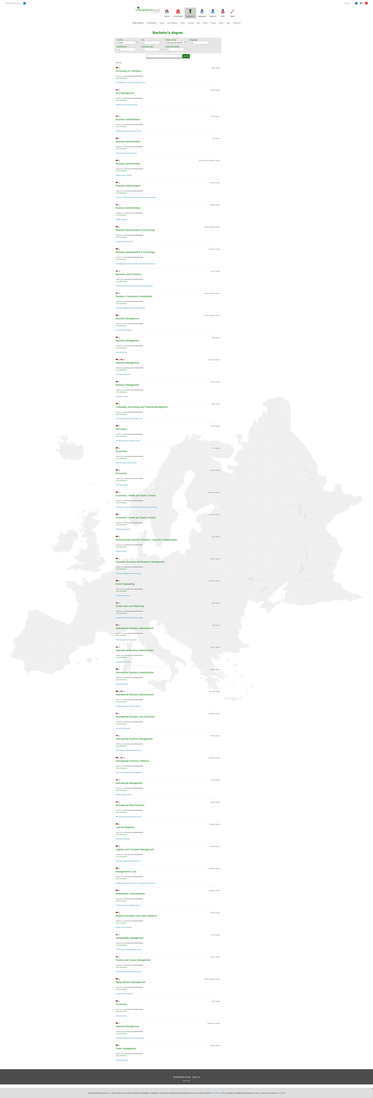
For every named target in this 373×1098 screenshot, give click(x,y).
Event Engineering (125, 584)
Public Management (126, 1048)
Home (167, 16)
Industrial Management (127, 1026)
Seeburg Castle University (124, 175)
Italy (198, 23)
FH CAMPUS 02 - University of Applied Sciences (130, 82)
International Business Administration (135, 628)
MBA (232, 16)
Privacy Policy (215, 1093)
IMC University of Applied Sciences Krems (128, 131)
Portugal (213, 23)
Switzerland (236, 23)
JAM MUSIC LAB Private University (126, 104)
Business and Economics (129, 274)
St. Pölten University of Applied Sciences (128, 905)
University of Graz (121, 352)
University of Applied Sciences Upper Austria (129, 418)
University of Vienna (122, 396)
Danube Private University (124, 927)
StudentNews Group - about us (186, 1077)
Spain (228, 23)
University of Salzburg (122, 839)
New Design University (123, 595)
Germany (191, 23)
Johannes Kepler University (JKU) (126, 153)
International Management (129, 783)
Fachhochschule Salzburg (124, 330)
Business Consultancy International (134, 296)
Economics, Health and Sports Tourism (136, 495)
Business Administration (128, 119)
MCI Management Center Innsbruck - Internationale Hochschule (135, 263)
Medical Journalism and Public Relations (136, 915)
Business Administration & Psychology (135, 230)
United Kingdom (152, 23)
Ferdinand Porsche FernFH (124, 241)
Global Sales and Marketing (130, 606)
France (182, 23)
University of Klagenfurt (123, 374)
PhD (222, 16)
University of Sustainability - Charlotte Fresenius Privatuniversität (135, 197)
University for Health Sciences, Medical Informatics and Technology (136, 507)
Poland (205, 23)
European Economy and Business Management (140, 561)
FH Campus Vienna (122, 1060)
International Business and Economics (135, 716)
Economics (121, 429)
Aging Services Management (130, 982)
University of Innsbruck (123, 529)
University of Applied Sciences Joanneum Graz (130, 1038)
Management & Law (126, 871)
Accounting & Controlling (128, 71)
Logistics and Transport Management (135, 849)
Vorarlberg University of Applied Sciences (128, 706)
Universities (178, 16)
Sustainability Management (129, 938)
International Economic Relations (132, 761)
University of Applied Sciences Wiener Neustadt (130, 308)
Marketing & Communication (130, 893)
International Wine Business (130, 805)
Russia (221, 23)
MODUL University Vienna (124, 794)
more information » (121, 78)
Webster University (121, 219)
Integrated (202, 16)
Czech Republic (172, 23)
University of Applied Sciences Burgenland (129, 772)
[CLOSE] (281, 1093)
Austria (162, 23)
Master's (213, 16)
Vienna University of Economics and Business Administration (134, 286)
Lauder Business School (123, 662)
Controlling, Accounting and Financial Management (142, 407)
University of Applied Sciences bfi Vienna (128, 573)
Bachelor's (190, 16)
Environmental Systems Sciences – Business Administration (146, 539)
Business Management (127, 318)
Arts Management (125, 93)
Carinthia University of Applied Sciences (128, 440)
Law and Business (125, 827)
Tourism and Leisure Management (133, 960)
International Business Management (134, 738)
